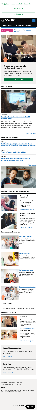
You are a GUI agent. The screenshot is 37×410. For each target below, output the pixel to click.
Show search (33, 20)
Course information (25, 236)
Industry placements (26, 270)
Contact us (4, 382)
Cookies (19, 382)
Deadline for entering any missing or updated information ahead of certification (15, 159)
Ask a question (7, 356)
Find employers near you (27, 209)
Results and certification (27, 287)
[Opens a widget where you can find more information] (30, 407)
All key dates (32, 165)
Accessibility (12, 382)
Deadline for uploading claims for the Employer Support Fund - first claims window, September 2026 (18, 144)
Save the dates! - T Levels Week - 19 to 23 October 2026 (15, 118)
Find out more (18, 79)
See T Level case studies (27, 328)
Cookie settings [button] (18, 14)
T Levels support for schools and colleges (16, 25)
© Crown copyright (18, 405)
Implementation (24, 253)
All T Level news (31, 133)
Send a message (8, 372)
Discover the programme (27, 341)
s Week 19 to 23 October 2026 (13, 152)
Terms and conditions (7, 384)
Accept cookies (18, 8)
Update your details (26, 227)
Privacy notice (18, 384)
